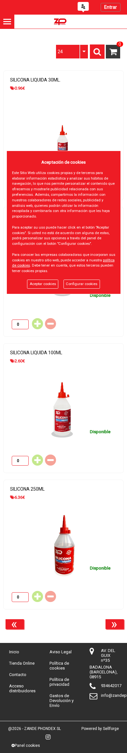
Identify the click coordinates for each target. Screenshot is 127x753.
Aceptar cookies (43, 284)
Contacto (17, 674)
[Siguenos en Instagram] (48, 737)
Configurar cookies (81, 284)
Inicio (14, 651)
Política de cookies (59, 666)
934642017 (111, 685)
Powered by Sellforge (100, 728)
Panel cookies (27, 745)
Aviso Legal (60, 651)
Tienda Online (22, 663)
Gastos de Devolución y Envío (61, 700)
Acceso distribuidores (22, 688)
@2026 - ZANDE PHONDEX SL (34, 728)
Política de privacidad (59, 682)
